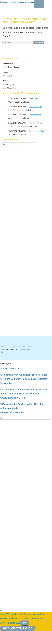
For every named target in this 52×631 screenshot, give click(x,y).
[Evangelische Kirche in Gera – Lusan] (17, 2)
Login (30, 346)
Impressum (5, 346)
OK (24, 623)
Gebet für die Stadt (36, 131)
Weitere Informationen (12, 412)
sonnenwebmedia (23, 349)
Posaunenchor (35, 115)
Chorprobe (33, 98)
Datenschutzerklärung (19, 346)
